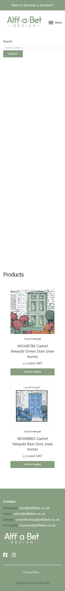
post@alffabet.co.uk (34, 508)
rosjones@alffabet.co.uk (37, 525)
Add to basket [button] (32, 371)
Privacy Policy (31, 572)
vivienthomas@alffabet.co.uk (37, 519)
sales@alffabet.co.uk (29, 513)
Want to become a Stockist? (32, 5)
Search (13, 53)
